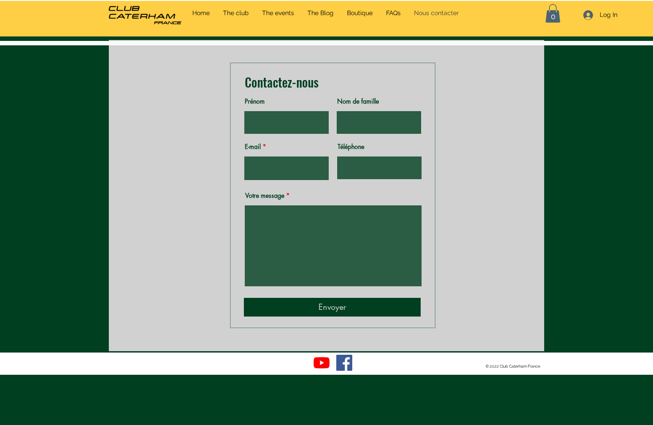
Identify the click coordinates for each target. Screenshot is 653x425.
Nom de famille (358, 101)
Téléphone (351, 147)
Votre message (264, 195)
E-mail (253, 147)
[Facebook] (344, 363)
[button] (553, 13)
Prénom (255, 101)
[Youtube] (322, 363)
